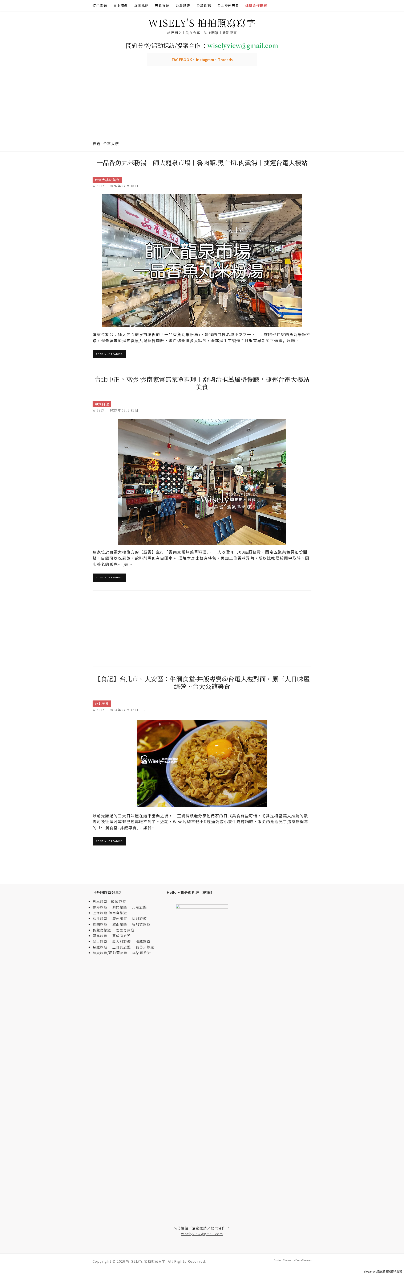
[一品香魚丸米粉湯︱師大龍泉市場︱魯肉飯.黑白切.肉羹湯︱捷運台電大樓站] (202, 260)
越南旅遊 (121, 924)
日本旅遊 (120, 5)
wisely (98, 185)
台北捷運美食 (228, 5)
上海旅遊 (100, 912)
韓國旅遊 (118, 901)
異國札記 (141, 5)
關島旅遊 (102, 935)
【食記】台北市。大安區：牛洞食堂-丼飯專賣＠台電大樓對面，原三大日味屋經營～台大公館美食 (202, 682)
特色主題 (100, 5)
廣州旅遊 (119, 918)
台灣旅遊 (183, 5)
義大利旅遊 (121, 941)
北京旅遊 (139, 907)
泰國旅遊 (102, 924)
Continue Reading (109, 354)
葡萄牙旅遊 (145, 947)
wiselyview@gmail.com (202, 1233)
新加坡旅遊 (141, 924)
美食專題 (162, 5)
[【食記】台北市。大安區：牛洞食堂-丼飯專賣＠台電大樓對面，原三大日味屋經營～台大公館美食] (202, 763)
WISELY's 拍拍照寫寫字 (202, 22)
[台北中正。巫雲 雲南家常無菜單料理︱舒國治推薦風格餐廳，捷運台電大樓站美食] (202, 481)
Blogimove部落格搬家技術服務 (383, 1271)
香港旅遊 (100, 907)
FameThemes (303, 1260)
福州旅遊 (102, 918)
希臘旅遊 (102, 947)
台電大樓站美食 (107, 179)
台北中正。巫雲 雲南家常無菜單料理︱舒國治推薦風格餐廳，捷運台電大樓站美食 (202, 383)
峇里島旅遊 (125, 929)
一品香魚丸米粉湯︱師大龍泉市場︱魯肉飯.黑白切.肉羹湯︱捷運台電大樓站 (202, 162)
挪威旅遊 (143, 941)
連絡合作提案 (256, 5)
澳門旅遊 (119, 907)
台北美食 (102, 703)
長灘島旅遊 (102, 929)
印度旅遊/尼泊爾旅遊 (112, 952)
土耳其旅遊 (123, 947)
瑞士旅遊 (102, 941)
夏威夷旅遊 (121, 935)
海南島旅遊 (118, 912)
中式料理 (102, 404)
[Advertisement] (202, 104)
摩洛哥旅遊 (141, 952)
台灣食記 (204, 5)
